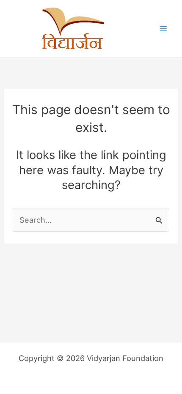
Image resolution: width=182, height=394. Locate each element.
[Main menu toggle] (164, 29)
